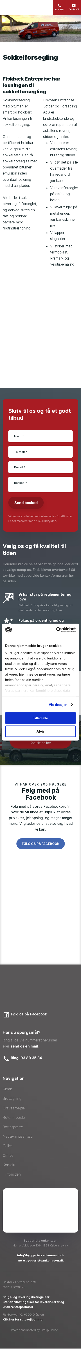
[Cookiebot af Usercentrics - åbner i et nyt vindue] (57, 630)
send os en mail (24, 1046)
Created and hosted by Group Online (34, 1330)
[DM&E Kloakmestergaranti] (41, 1221)
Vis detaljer (58, 704)
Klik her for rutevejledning (23, 1319)
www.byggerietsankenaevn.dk (41, 1260)
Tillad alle (40, 718)
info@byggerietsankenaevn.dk (40, 1255)
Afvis (40, 731)
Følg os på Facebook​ (40, 844)
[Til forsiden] (29, 7)
